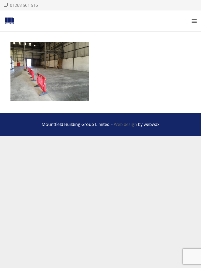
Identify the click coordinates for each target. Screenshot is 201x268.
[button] (194, 21)
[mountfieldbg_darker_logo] (9, 21)
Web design (125, 124)
